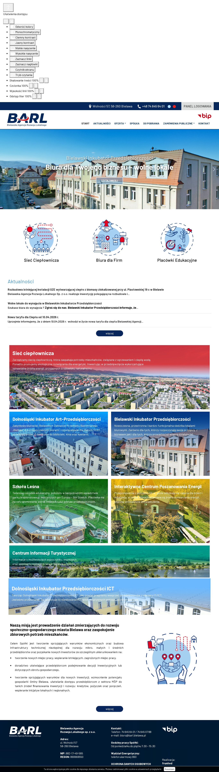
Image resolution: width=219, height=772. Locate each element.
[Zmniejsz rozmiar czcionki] (31, 85)
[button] (5, 169)
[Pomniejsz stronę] (41, 80)
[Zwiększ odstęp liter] (39, 96)
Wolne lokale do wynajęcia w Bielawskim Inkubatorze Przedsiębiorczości (55, 303)
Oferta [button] (119, 123)
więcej (110, 333)
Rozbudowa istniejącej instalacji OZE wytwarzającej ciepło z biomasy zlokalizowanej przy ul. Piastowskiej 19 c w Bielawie (86, 289)
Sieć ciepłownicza (33, 353)
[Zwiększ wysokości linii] (42, 91)
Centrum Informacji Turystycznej (44, 553)
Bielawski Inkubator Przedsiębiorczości (152, 419)
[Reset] (6, 21)
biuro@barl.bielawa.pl (133, 735)
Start (85, 123)
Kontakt (204, 123)
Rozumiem (169, 769)
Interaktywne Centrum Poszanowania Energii (158, 486)
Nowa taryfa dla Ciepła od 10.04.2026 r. (33, 317)
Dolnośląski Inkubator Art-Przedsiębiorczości (57, 419)
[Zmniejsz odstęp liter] (34, 96)
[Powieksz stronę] (46, 80)
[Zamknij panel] (11, 21)
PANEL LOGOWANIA (197, 106)
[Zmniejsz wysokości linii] (37, 91)
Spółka (134, 123)
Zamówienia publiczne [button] (178, 123)
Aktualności (101, 123)
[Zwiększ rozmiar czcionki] (36, 85)
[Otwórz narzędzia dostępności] (8, 7)
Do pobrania (151, 123)
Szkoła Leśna (26, 486)
